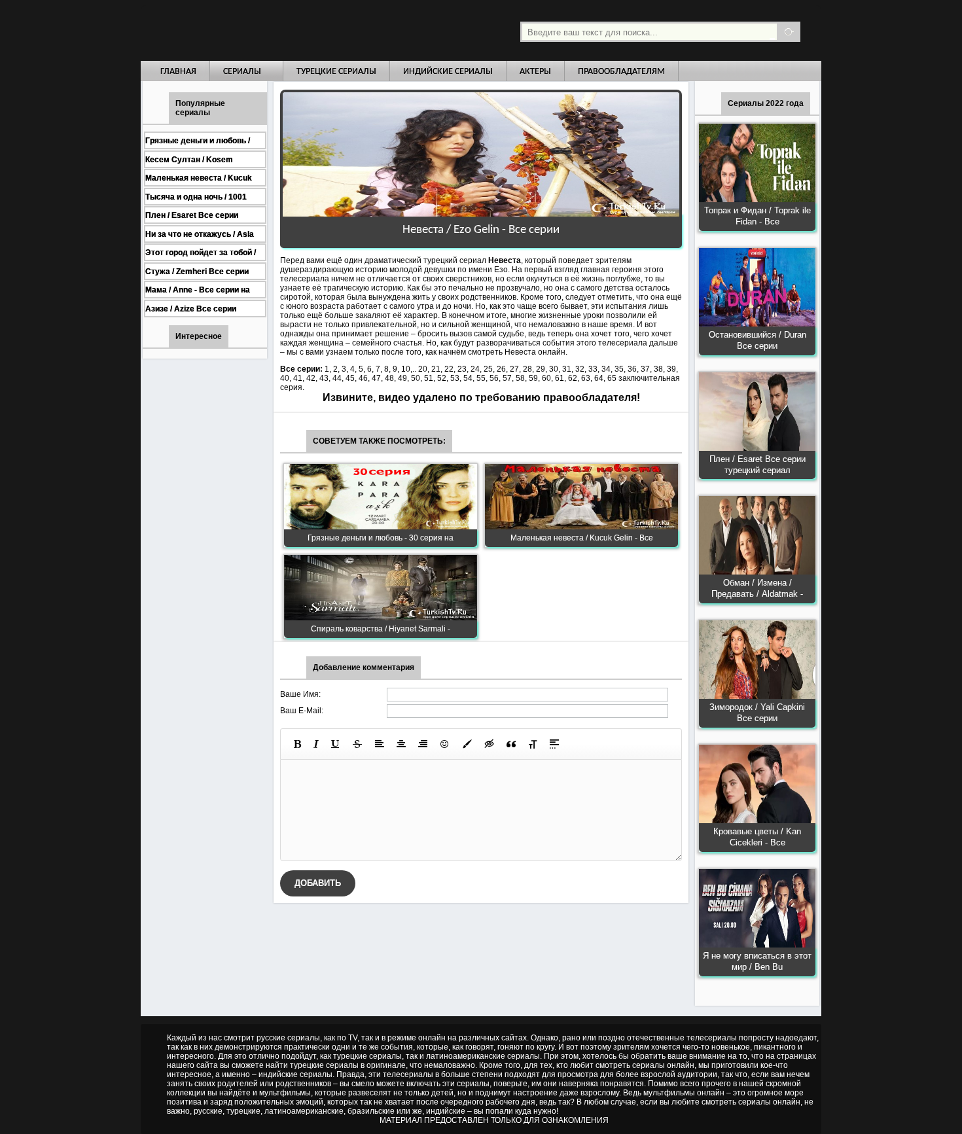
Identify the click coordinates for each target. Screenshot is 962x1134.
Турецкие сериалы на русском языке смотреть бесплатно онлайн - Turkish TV (261, 30)
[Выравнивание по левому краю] (379, 744)
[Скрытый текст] (489, 744)
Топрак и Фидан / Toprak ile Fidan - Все (757, 215)
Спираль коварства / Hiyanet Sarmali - (380, 628)
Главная (178, 72)
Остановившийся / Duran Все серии (757, 340)
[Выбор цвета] (467, 744)
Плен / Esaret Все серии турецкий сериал (757, 464)
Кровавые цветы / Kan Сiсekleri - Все (757, 836)
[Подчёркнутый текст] (336, 744)
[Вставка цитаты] (511, 744)
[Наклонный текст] (316, 744)
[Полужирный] (297, 744)
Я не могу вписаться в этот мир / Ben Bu (757, 961)
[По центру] (401, 744)
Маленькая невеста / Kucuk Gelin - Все (581, 537)
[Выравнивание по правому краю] (423, 744)
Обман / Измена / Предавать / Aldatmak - (757, 588)
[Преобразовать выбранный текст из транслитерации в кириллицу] (533, 744)
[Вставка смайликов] (445, 744)
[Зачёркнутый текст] (357, 744)
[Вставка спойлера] (554, 744)
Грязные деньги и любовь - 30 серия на (381, 537)
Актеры (535, 72)
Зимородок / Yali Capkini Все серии (757, 712)
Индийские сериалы (448, 72)
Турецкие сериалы (336, 72)
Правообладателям (621, 72)
